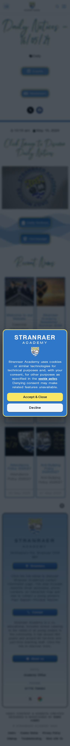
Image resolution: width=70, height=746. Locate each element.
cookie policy (47, 378)
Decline (35, 408)
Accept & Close (35, 397)
